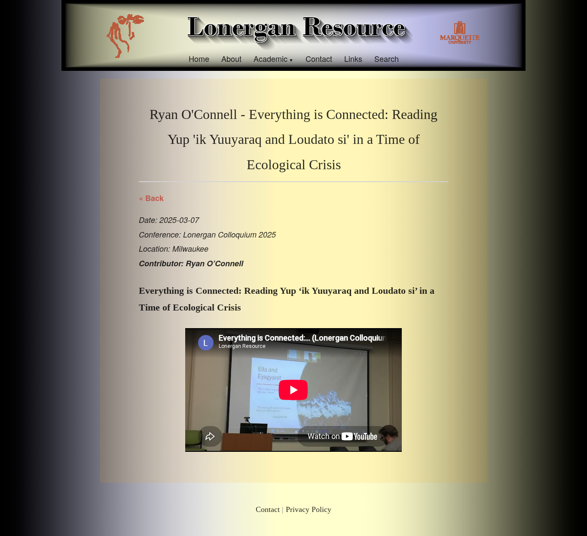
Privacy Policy (308, 509)
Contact (319, 58)
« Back (151, 198)
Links (353, 58)
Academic (270, 58)
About (231, 58)
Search (386, 58)
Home (199, 58)
